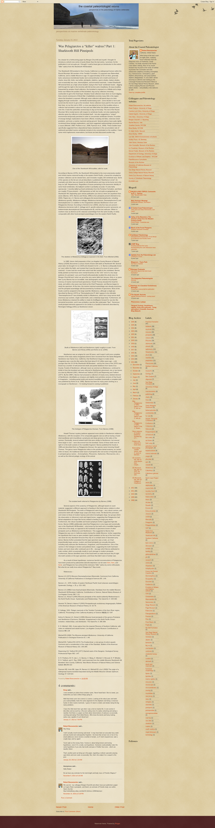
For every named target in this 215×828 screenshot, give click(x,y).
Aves (147, 400)
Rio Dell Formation (152, 628)
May (134, 386)
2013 (133, 362)
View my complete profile (137, 92)
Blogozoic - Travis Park (139, 262)
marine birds (150, 488)
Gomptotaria (150, 596)
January (135, 399)
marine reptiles (150, 679)
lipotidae (148, 676)
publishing (149, 394)
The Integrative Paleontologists (142, 278)
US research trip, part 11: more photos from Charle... (137, 461)
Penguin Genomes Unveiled (139, 229)
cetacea (148, 338)
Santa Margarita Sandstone (151, 406)
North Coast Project (152, 478)
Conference (149, 423)
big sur (148, 645)
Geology (148, 374)
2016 (133, 353)
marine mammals (151, 453)
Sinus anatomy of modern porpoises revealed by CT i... (137, 435)
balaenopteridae (151, 410)
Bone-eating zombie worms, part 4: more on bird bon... (137, 451)
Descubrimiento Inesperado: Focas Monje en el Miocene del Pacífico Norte (144, 237)
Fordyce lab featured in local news (136, 443)
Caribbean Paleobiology (139, 235)
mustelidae (149, 693)
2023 (133, 331)
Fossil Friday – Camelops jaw (140, 222)
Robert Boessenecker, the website (140, 105)
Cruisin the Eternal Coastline (152, 572)
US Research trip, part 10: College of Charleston (137, 480)
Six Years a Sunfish (137, 264)
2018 (133, 346)
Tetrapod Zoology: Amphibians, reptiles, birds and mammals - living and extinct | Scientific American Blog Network (143, 308)
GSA (147, 593)
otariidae (148, 358)
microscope (149, 685)
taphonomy (149, 349)
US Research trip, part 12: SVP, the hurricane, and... (137, 471)
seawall (148, 465)
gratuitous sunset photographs (151, 447)
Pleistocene (149, 363)
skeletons (149, 723)
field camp (149, 443)
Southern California (152, 538)
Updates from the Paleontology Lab (143, 255)
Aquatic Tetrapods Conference (151, 419)
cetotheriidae (150, 413)
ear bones (149, 440)
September (136, 374)
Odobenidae (149, 403)
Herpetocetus (150, 352)
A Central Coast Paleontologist (141, 208)
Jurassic (148, 514)
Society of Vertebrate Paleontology (140, 178)
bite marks (149, 437)
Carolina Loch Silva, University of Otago (142, 111)
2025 (133, 325)
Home (90, 807)
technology (149, 735)
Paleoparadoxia (151, 613)
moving (148, 690)
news (147, 699)
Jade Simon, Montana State (138, 142)
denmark (148, 661)
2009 (133, 497)
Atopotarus (149, 566)
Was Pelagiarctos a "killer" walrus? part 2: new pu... (137, 414)
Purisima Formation (152, 322)
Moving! (133, 280)
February (136, 395)
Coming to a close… (137, 256)
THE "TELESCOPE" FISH (138, 195)
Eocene (148, 508)
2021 (133, 337)
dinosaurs (149, 546)
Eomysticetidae (151, 511)
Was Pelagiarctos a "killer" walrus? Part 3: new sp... (137, 404)
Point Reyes (150, 622)
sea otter (148, 720)
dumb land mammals (149, 665)
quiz (147, 462)
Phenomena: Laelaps (138, 302)
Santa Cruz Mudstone (149, 531)
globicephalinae (151, 554)
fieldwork (148, 326)
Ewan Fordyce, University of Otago (140, 108)
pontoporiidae (150, 710)
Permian (148, 616)
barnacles (149, 642)
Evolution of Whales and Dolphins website (152, 589)
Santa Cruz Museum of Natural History (141, 175)
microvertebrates (151, 687)
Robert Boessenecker (70, 726)
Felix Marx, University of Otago (139, 117)
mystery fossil (150, 491)
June (134, 383)
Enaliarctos (149, 584)
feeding (148, 551)
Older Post (119, 807)
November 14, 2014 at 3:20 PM (73, 794)
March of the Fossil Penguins (141, 228)
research (148, 560)
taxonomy (149, 494)
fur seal (148, 416)
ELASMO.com (133, 181)
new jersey (149, 696)
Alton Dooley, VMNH (135, 134)
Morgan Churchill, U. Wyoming (138, 119)
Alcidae (148, 502)
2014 (133, 359)
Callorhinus (149, 470)
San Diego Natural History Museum (140, 170)
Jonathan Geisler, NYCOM (137, 125)
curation (148, 658)
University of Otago (152, 387)
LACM (148, 517)
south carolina (150, 729)
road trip (148, 718)
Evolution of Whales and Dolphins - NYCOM (143, 157)
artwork (148, 346)
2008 (133, 500)
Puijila (147, 625)
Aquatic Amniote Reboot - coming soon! (143, 296)
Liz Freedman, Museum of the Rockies (141, 148)
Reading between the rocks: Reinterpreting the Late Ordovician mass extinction (143, 247)
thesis (147, 499)
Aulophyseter (150, 568)
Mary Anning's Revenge (139, 200)
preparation (149, 360)
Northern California (152, 366)
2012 (133, 488)
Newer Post (61, 807)
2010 (133, 494)
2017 (133, 350)
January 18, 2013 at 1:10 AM (72, 760)
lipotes (148, 673)
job (146, 557)
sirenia (148, 563)
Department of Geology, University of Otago (143, 154)
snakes (148, 726)
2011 (133, 491)
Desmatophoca (150, 576)
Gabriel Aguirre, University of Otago (140, 114)
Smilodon (149, 637)
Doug (65, 690)
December (136, 365)
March (135, 392)
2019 (133, 343)
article (147, 482)
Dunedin (148, 505)
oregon (148, 456)
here (108, 563)
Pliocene (148, 340)
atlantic (148, 640)
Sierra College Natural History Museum (141, 172)
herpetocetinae (150, 450)
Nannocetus (149, 602)
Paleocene (149, 611)
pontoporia (149, 707)
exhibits (148, 548)
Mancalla (148, 519)
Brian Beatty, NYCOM (136, 128)
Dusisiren (149, 581)
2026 (133, 322)
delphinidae (149, 485)
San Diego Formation (149, 383)
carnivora (149, 651)
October (135, 371)
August (135, 377)
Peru (147, 619)
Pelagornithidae (151, 525)
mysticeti (149, 329)
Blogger (117, 823)
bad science (149, 543)
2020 (133, 340)
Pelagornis (149, 522)
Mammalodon (150, 599)
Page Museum (150, 608)
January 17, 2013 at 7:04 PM (72, 719)
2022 (133, 334)
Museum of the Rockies (136, 162)
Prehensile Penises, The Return (140, 202)
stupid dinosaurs (151, 732)
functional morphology (149, 669)
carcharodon (150, 648)
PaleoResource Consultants (138, 159)
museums (149, 371)
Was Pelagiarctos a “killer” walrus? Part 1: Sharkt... (137, 424)
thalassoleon (150, 497)
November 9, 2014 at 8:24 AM (73, 776)
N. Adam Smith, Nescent (137, 131)
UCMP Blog (135, 244)
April (134, 389)
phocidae (148, 459)
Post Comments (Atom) (72, 811)
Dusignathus (150, 579)
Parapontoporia (150, 432)
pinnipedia (149, 335)
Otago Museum (151, 605)
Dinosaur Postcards (138, 269)
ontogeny (149, 702)
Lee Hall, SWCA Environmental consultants (143, 137)
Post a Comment (66, 798)
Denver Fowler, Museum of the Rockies (141, 151)
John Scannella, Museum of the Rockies (142, 145)
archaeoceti (149, 435)
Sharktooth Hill (150, 535)
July (134, 380)
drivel (147, 355)
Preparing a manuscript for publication (142, 289)
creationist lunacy (151, 654)
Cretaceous (149, 426)
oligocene (149, 379)
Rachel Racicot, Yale (135, 122)
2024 (133, 328)
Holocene (149, 429)
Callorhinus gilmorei (152, 473)
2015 (133, 356)
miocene (148, 332)
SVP (147, 528)
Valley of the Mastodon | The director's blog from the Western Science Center (142, 218)
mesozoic (149, 682)
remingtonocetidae (151, 713)
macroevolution (150, 391)
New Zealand (150, 376)
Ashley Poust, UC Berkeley (138, 139)
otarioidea (149, 704)
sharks (148, 397)
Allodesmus (149, 468)
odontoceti (149, 343)
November (136, 368)
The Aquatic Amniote (138, 294)
